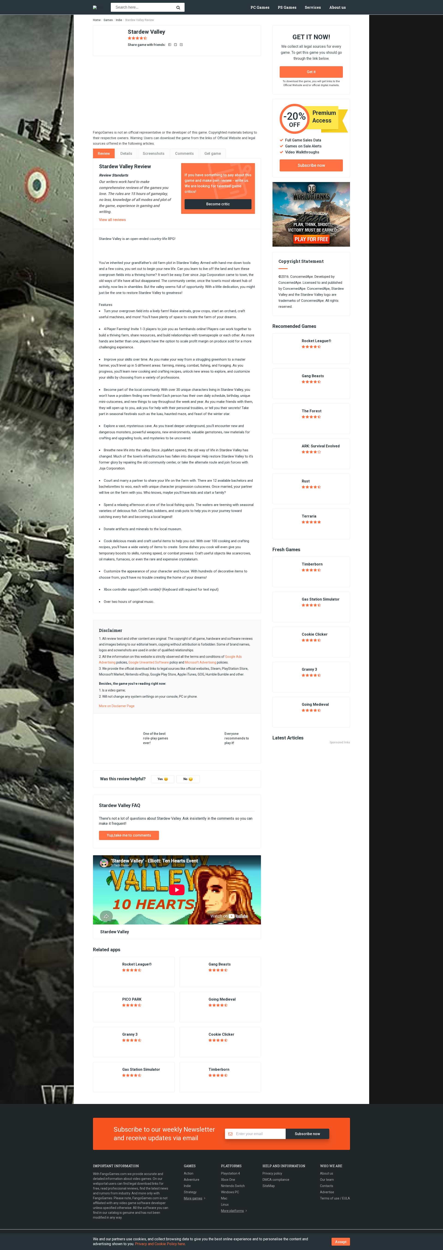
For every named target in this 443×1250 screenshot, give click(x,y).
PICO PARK (131, 999)
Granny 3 (130, 1034)
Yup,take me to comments (129, 835)
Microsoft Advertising (200, 662)
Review (104, 153)
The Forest (311, 411)
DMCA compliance (276, 1179)
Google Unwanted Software (149, 662)
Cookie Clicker (221, 1034)
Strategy (190, 1192)
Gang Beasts (220, 964)
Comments (184, 153)
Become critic (218, 204)
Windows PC (230, 1192)
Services (313, 7)
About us (337, 7)
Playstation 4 (230, 1173)
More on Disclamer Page (117, 706)
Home (97, 20)
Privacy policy (272, 1173)
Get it (311, 72)
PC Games (260, 7)
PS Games (287, 7)
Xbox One (228, 1179)
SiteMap (269, 1186)
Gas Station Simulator (141, 1069)
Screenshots (154, 153)
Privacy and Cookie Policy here (160, 1244)
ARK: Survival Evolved (321, 446)
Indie (119, 20)
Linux (225, 1204)
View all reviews (112, 220)
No (185, 779)
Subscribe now (311, 165)
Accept (341, 1242)
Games (108, 20)
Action (188, 1173)
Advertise (327, 1192)
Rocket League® (137, 964)
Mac (224, 1198)
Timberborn (219, 1069)
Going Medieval (222, 999)
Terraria (309, 516)
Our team (327, 1179)
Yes (160, 779)
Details (126, 153)
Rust (306, 481)
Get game (212, 153)
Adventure (191, 1179)
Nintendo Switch (233, 1186)
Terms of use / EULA (335, 1198)
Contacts (326, 1186)
